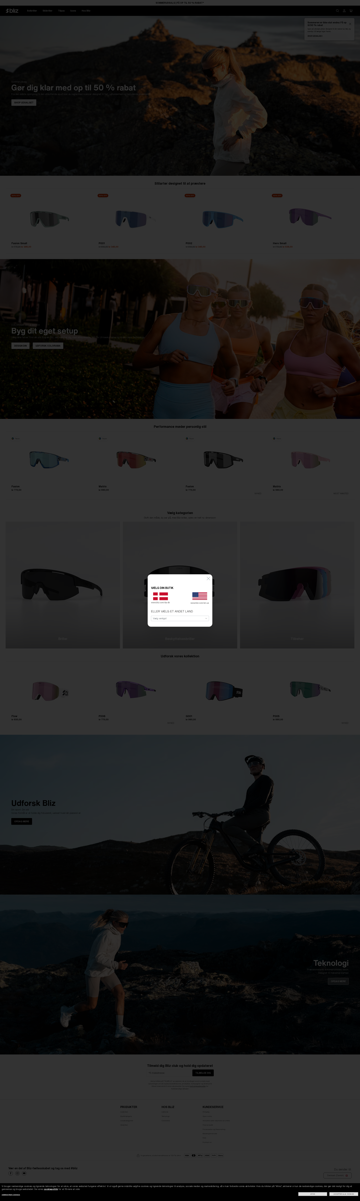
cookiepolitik (51, 1189)
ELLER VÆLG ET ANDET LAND (172, 611)
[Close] (208, 578)
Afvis (312, 1194)
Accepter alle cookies (344, 1194)
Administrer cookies (11, 1195)
